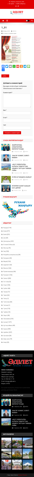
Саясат (5, 278)
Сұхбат (5, 288)
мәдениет (6, 265)
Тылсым (5, 305)
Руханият (6, 275)
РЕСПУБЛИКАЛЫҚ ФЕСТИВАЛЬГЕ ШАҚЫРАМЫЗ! (6, 76)
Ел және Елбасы (8, 244)
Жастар (5, 248)
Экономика (6, 318)
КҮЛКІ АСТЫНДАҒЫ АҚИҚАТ (22, 177)
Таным (5, 292)
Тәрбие (5, 312)
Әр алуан (6, 335)
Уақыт (5, 315)
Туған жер (6, 302)
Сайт (4, 125)
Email (5, 117)
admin (14, 31)
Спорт (5, 285)
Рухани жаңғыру (8, 271)
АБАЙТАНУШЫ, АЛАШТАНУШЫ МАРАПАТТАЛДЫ (18, 147)
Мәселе (5, 268)
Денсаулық (6, 241)
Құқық (5, 329)
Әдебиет (6, 332)
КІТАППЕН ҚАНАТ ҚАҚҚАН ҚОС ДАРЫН (21, 187)
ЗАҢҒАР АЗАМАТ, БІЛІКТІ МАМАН (20, 156)
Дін (4, 238)
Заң (4, 251)
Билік (5, 234)
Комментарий (7, 92)
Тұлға (5, 308)
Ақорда (5, 227)
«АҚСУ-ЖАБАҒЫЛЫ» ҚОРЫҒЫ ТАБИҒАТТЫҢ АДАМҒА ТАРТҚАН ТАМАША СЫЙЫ (21, 167)
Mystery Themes (22, 475)
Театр (5, 298)
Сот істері (6, 281)
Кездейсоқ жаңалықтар (10, 254)
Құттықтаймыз (7, 325)
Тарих (5, 295)
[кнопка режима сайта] (28, 21)
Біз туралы (11, 3)
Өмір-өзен (6, 339)
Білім (4, 231)
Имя (5, 110)
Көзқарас (6, 258)
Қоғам (5, 322)
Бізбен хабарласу (20, 3)
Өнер (4, 342)
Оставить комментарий (9, 33)
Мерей (5, 261)
